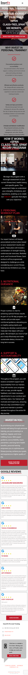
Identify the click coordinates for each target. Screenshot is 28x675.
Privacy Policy (11, 672)
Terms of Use (17, 672)
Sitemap (20, 665)
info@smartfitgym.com (8, 631)
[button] (22, 3)
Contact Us (14, 667)
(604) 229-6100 (7, 635)
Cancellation (10, 665)
